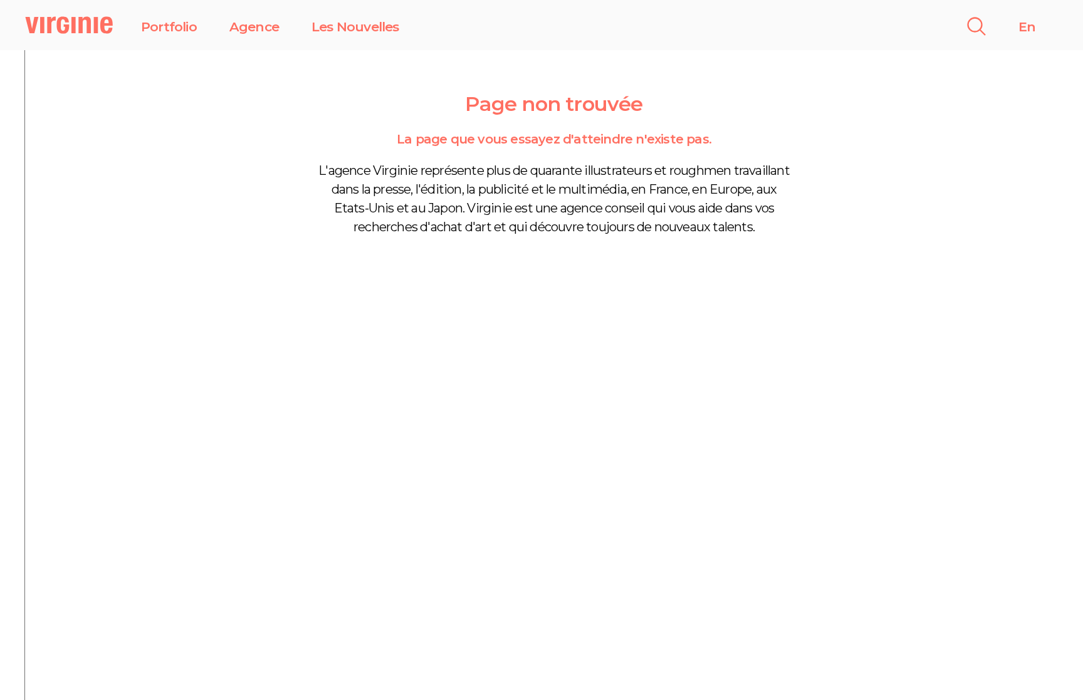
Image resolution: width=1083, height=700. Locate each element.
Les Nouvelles (355, 26)
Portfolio (169, 26)
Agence (254, 26)
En (1026, 26)
